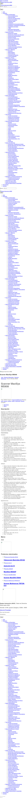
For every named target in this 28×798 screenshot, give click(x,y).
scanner (22, 401)
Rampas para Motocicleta (13, 38)
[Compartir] (3, 796)
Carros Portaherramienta (13, 156)
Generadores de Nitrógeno (14, 98)
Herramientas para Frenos (14, 102)
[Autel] (6, 393)
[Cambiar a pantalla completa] (1, 796)
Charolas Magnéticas (12, 172)
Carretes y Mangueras (13, 160)
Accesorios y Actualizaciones (14, 30)
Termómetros (11, 173)
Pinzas (9, 140)
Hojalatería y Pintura (9, 57)
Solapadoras (11, 86)
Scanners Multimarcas (13, 16)
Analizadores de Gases (13, 26)
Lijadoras (10, 74)
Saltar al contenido (4, 0)
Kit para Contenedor (12, 149)
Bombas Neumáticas (12, 146)
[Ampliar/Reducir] (0, 796)
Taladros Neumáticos (12, 87)
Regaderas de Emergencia (14, 178)
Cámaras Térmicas (12, 111)
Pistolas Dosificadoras (13, 151)
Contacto (5, 186)
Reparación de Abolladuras (14, 67)
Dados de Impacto (12, 130)
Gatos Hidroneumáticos (13, 41)
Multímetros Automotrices (13, 29)
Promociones (5, 184)
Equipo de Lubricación (10, 142)
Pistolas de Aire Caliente (13, 79)
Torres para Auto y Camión (14, 44)
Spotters (10, 61)
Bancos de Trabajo (12, 155)
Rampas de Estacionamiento (14, 36)
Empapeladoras (11, 72)
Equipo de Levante (9, 32)
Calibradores (11, 164)
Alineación (10, 51)
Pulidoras (10, 76)
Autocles (10, 122)
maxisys (9, 401)
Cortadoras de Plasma (13, 63)
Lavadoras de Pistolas (13, 70)
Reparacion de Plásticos (13, 68)
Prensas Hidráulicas (12, 157)
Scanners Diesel (11, 17)
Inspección (10, 171)
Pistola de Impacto (12, 124)
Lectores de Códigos (12, 20)
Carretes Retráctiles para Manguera (16, 148)
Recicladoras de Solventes (14, 71)
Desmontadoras (11, 53)
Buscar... (2, 6)
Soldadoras (10, 64)
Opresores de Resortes (13, 55)
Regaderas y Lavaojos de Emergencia (13, 176)
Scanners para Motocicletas (14, 18)
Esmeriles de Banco (12, 163)
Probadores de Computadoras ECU (15, 24)
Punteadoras (11, 78)
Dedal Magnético (11, 175)
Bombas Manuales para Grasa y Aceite (16, 145)
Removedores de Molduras (14, 88)
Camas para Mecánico (13, 159)
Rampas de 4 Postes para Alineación (16, 34)
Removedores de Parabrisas (14, 90)
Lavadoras (10, 107)
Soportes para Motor (12, 48)
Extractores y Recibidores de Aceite (15, 144)
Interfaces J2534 (11, 21)
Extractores (10, 103)
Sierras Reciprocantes (13, 84)
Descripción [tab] (6, 404)
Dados (9, 129)
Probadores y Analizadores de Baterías (16, 25)
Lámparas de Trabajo (12, 169)
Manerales (10, 133)
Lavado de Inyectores (12, 115)
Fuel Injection (8, 114)
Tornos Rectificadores (13, 97)
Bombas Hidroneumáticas (13, 161)
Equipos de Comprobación (14, 117)
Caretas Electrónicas (12, 94)
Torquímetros (11, 126)
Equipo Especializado (10, 95)
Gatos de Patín (11, 40)
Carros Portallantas (12, 56)
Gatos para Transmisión (13, 43)
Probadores (10, 22)
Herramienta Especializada (14, 105)
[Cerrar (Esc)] (4, 796)
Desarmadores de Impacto (14, 136)
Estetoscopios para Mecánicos (14, 113)
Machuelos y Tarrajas (12, 167)
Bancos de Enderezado (13, 60)
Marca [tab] (5, 406)
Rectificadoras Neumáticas (14, 82)
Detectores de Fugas (12, 109)
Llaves (9, 128)
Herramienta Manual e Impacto (12, 121)
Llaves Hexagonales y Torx (14, 138)
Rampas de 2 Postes (12, 33)
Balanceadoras (11, 52)
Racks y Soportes (12, 91)
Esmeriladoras (11, 83)
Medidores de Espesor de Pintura (15, 92)
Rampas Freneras (12, 37)
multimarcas (17, 401)
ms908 (13, 401)
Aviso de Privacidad (5, 610)
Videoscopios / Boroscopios (14, 110)
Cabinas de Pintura (12, 59)
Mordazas (10, 80)
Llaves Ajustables (12, 137)
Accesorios (10, 141)
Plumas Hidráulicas (12, 45)
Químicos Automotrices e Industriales (13, 183)
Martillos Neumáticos (12, 75)
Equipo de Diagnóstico (10, 14)
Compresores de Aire (12, 99)
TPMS (9, 28)
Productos (5, 13)
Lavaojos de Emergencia (13, 179)
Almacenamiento (11, 153)
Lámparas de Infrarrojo (13, 65)
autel (2, 401)
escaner (5, 401)
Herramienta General (10, 152)
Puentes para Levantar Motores (15, 47)
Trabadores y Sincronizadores (14, 101)
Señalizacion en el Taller (10, 180)
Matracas (10, 132)
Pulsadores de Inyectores (13, 118)
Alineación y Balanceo (10, 49)
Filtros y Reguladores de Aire (14, 165)
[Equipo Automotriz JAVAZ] (6, 5)
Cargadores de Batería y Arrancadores (16, 106)
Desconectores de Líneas (13, 119)
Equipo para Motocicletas (10, 182)
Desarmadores (11, 134)
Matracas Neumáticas (13, 125)
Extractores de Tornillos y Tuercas (15, 168)
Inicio (4, 11)
